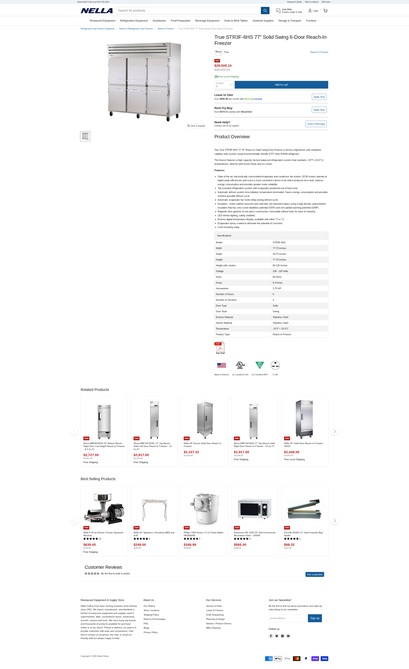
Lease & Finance (214, 610)
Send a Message (316, 123)
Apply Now (319, 96)
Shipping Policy (151, 614)
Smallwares (159, 20)
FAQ (146, 623)
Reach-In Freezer (166, 29)
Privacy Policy (151, 632)
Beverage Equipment (207, 20)
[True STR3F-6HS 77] (85, 136)
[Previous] (74, 431)
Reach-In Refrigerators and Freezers (136, 29)
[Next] (335, 431)
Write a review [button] (294, 574)
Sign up (314, 618)
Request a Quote (294, 2)
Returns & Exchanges (155, 619)
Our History (149, 606)
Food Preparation (181, 20)
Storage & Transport (289, 20)
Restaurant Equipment (102, 20)
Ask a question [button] (315, 574)
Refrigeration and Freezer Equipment (98, 29)
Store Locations (312, 2)
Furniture (311, 20)
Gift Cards (326, 2)
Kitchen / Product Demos (218, 623)
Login (315, 10)
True (226, 52)
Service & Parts (214, 606)
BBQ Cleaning (213, 628)
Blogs (146, 628)
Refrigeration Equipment (134, 20)
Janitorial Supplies (263, 20)
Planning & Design (215, 619)
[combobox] (188, 10)
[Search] (265, 10)
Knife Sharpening (215, 614)
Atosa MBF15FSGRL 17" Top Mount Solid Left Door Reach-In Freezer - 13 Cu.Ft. (153, 446)
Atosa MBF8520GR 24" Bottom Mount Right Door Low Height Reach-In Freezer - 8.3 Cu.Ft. (104, 446)
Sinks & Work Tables (236, 20)
